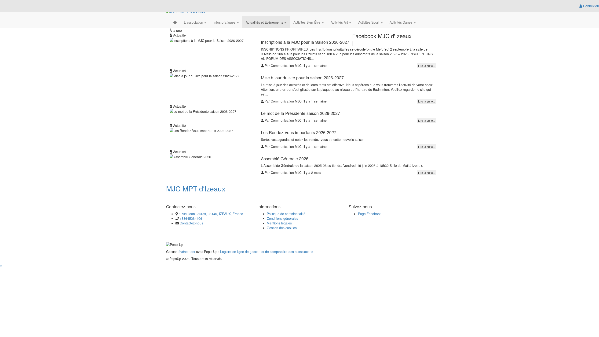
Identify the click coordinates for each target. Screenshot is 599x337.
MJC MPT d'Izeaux (195, 188)
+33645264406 (191, 218)
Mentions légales (279, 223)
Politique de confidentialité (286, 213)
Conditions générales (282, 218)
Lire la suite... (426, 66)
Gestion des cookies (282, 227)
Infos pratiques (224, 22)
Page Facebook (369, 213)
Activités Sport (369, 22)
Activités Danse (401, 22)
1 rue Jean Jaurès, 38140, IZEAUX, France (211, 213)
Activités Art (340, 22)
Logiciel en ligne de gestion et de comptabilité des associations (266, 251)
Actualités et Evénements (265, 22)
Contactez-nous (191, 223)
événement (187, 251)
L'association (194, 22)
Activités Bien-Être (307, 22)
